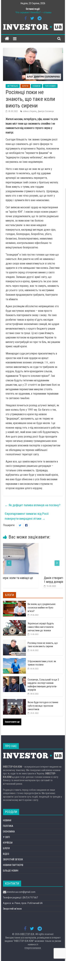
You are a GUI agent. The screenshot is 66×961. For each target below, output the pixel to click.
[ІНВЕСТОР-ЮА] (7, 38)
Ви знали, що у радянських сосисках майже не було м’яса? (41, 607)
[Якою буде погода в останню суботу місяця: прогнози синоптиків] (14, 701)
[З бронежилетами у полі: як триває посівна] (14, 660)
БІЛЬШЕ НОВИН (10, 870)
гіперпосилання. (32, 948)
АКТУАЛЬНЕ (12, 86)
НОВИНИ (36, 86)
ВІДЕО (6, 853)
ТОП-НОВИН (50, 86)
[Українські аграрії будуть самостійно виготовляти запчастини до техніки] (14, 622)
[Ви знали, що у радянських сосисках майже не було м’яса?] (14, 602)
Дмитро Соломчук (46, 111)
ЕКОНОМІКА (9, 831)
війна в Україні (29, 111)
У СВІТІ (6, 837)
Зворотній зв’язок (12, 908)
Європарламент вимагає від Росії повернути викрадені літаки (27, 516)
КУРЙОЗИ (7, 842)
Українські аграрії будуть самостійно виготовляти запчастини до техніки (41, 627)
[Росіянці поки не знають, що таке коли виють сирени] (14, 641)
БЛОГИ (25, 86)
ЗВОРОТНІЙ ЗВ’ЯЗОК (13, 859)
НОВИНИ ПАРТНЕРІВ (13, 865)
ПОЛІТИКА (8, 826)
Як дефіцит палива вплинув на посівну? (32, 505)
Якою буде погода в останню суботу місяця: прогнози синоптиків (43, 706)
